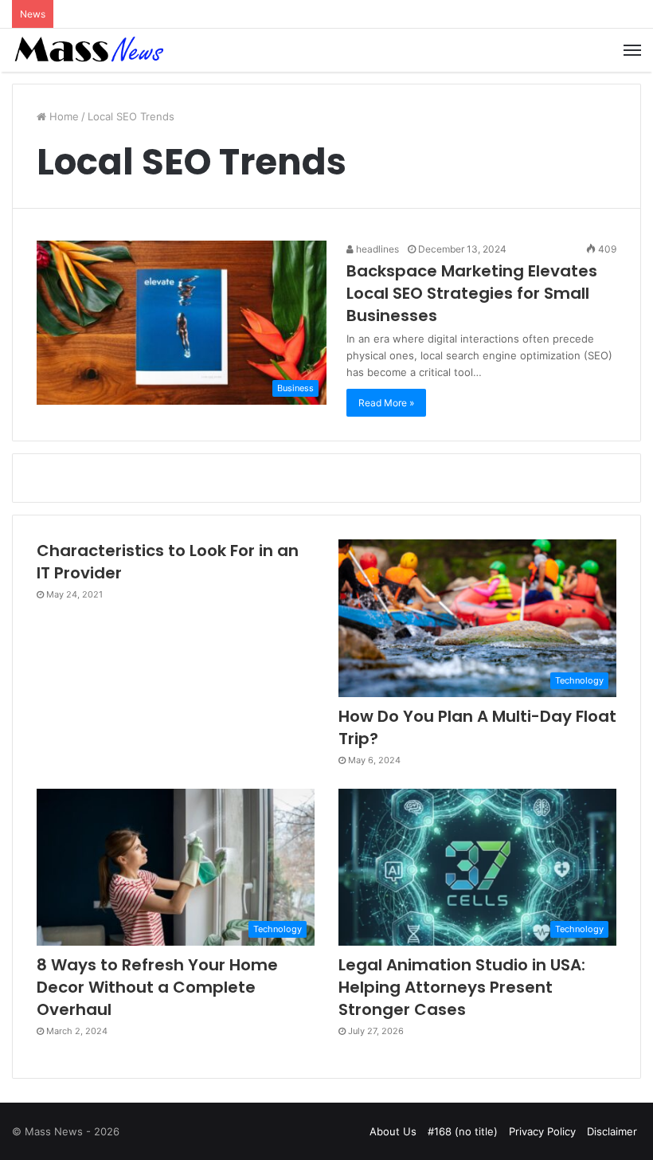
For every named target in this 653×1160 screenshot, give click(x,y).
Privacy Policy (542, 1131)
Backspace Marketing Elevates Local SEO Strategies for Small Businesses (471, 293)
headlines (376, 249)
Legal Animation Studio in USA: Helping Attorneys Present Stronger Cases (461, 987)
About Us (393, 1131)
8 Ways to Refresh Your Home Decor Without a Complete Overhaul (157, 987)
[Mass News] (87, 50)
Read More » (386, 403)
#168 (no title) (463, 1131)
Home (62, 116)
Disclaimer (612, 1131)
